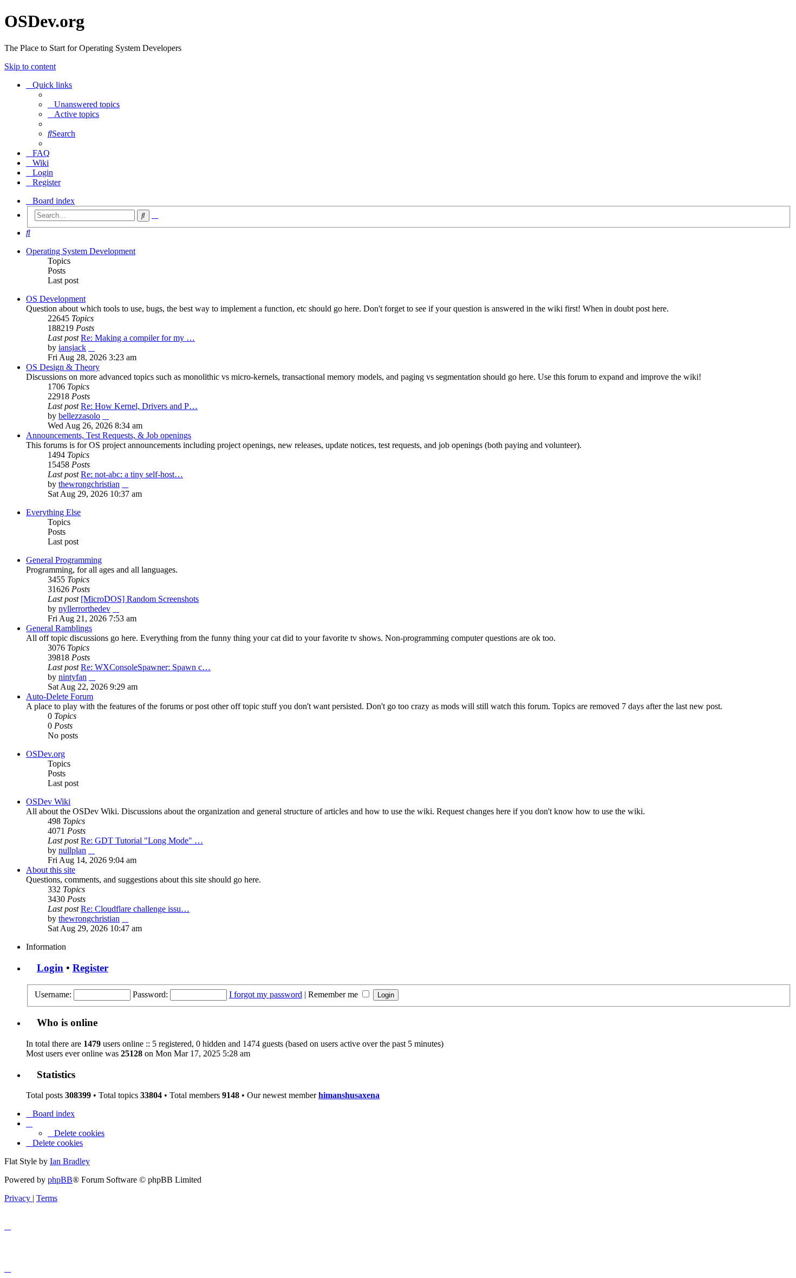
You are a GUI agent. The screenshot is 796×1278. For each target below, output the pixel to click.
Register (90, 968)
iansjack (72, 347)
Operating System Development (80, 251)
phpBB (60, 1179)
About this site (50, 869)
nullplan (72, 850)
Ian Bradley (70, 1161)
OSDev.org (45, 753)
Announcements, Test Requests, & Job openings (108, 435)
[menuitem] (84, 104)
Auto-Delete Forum (59, 696)
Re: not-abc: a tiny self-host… (132, 474)
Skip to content (30, 66)
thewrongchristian (89, 484)
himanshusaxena (349, 1095)
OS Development (56, 298)
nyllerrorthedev (84, 608)
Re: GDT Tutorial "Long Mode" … (142, 840)
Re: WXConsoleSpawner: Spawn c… (146, 667)
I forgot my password (265, 994)
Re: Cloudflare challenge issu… (135, 908)
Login (50, 968)
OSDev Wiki (48, 801)
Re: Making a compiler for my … (138, 337)
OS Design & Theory (63, 367)
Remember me (334, 994)
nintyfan (72, 677)
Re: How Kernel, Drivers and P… (139, 406)
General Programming (64, 560)
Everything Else (53, 512)
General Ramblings (59, 628)
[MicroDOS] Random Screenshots (140, 599)
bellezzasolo (79, 415)
